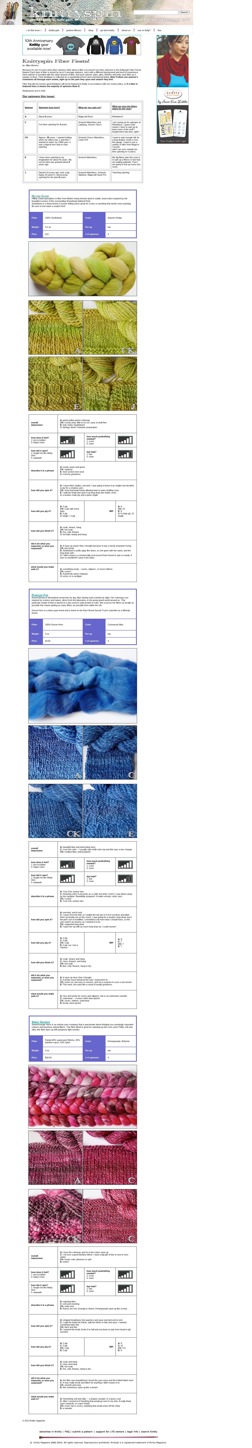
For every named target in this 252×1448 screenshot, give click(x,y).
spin (54, 30)
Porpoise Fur (40, 595)
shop (90, 30)
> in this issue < (34, 30)
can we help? (144, 30)
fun (159, 30)
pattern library (73, 30)
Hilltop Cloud (40, 195)
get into (107, 30)
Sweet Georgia (41, 1021)
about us (126, 30)
